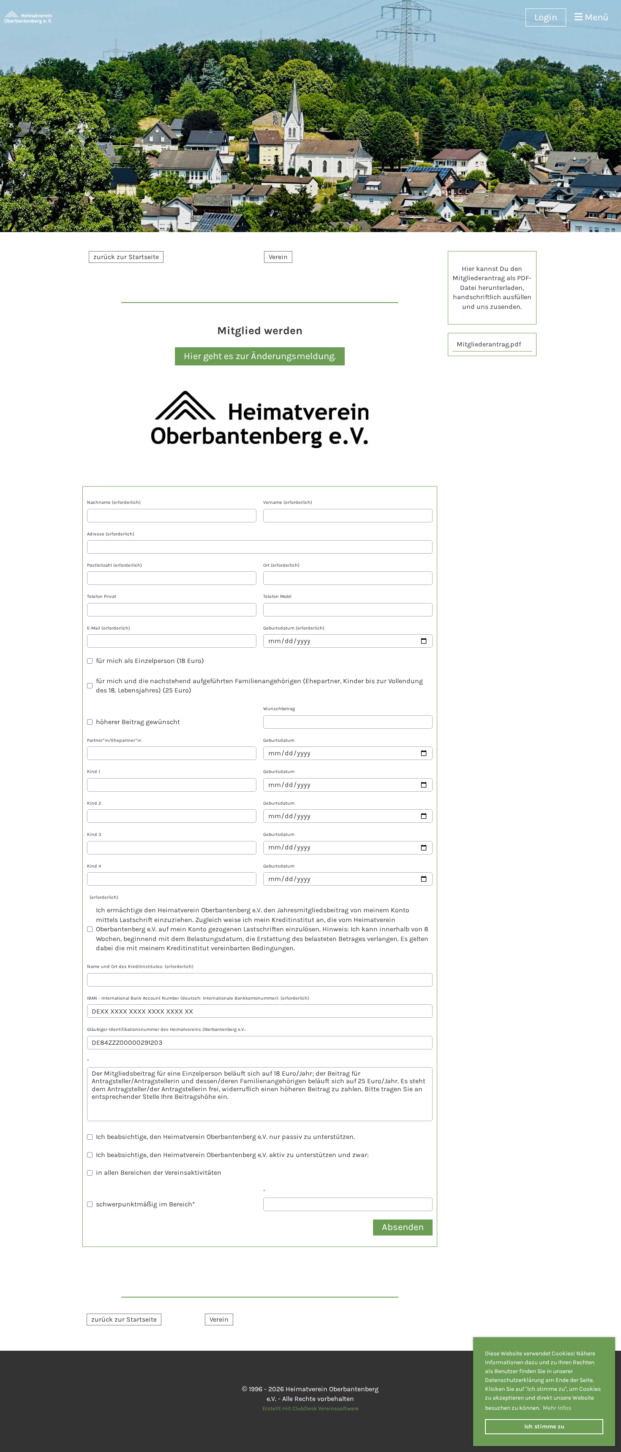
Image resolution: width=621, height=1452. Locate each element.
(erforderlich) (102, 897)
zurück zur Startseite (126, 257)
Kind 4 (94, 866)
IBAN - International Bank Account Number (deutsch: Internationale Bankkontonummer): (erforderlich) (198, 998)
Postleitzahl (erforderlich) (114, 565)
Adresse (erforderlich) (110, 534)
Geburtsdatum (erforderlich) (293, 628)
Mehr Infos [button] (557, 1407)
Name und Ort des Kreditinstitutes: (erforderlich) (140, 966)
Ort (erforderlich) (281, 565)
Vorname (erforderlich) (287, 502)
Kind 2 (94, 803)
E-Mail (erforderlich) (108, 628)
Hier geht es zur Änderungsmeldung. (260, 356)
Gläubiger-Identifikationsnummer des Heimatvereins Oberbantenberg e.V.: (166, 1029)
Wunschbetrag (279, 708)
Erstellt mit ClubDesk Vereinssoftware (310, 1408)
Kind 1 (93, 771)
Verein (278, 257)
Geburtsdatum (278, 740)
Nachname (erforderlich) (114, 502)
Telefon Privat (101, 596)
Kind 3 (94, 834)
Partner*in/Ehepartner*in (114, 740)
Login (545, 17)
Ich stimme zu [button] (544, 1426)
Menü (595, 17)
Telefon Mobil (277, 596)
